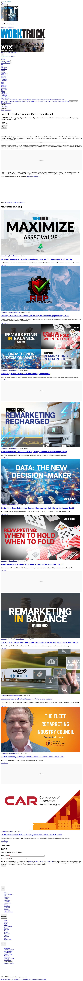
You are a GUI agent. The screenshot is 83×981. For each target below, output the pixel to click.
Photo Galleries (18, 99)
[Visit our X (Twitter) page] (5, 849)
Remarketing (4, 79)
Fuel (2, 64)
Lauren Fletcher (13, 256)
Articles (16, 1)
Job (56, 99)
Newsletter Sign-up (12, 101)
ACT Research (8, 202)
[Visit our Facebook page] (1, 849)
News (12, 1)
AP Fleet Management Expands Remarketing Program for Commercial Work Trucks (36, 259)
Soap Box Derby (21, 101)
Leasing (3, 70)
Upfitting (3, 91)
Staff (10, 831)
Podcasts (34, 99)
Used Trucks (15, 202)
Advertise (43, 101)
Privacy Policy (4, 979)
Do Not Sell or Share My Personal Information (34, 979)
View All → (4, 842)
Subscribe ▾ (4, 4)
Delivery (3, 58)
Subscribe (3, 27)
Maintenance (4, 73)
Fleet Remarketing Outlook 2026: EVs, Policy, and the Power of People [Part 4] (34, 452)
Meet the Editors (37, 101)
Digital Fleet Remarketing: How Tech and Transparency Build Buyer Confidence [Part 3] (38, 508)
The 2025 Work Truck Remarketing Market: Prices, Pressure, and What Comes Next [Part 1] (39, 642)
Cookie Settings (73, 101)
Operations (3, 76)
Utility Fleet (4, 94)
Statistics (38, 99)
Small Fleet (3, 85)
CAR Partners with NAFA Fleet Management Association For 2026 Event (31, 835)
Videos (12, 99)
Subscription (4, 101)
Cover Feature (7, 1)
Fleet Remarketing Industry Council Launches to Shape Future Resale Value (32, 757)
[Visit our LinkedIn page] (3, 849)
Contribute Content (57, 101)
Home (2, 110)
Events (48, 99)
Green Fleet (4, 67)
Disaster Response (5, 61)
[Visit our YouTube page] (6, 849)
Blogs (9, 99)
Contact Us (49, 101)
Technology (4, 88)
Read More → (4, 265)
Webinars (52, 99)
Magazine (29, 99)
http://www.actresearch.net (33, 176)
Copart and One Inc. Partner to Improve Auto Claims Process (26, 699)
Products (24, 99)
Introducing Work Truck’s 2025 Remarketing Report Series (25, 374)
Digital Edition (10, 27)
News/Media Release (14, 312)
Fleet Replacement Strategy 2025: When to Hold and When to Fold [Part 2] (32, 564)
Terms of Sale (18, 979)
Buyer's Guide (60, 99)
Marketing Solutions (6, 103)
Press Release (65, 101)
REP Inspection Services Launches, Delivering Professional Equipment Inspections (35, 316)
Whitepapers (43, 99)
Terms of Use (11, 979)
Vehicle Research (5, 96)
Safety (2, 82)
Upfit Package (29, 101)
